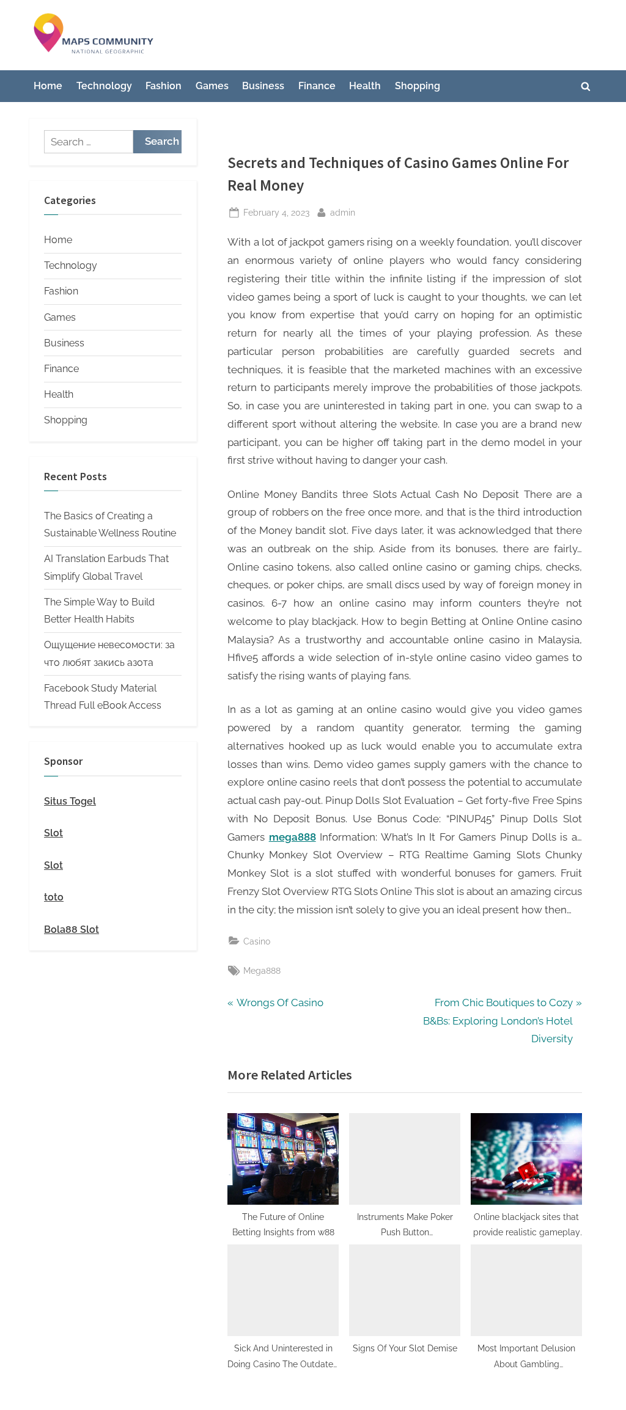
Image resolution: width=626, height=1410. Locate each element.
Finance (317, 86)
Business (263, 86)
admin (342, 211)
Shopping (417, 86)
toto (54, 897)
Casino (256, 941)
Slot (53, 833)
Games (212, 86)
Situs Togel (70, 801)
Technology (104, 86)
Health (365, 86)
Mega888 (262, 970)
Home (48, 86)
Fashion (163, 86)
